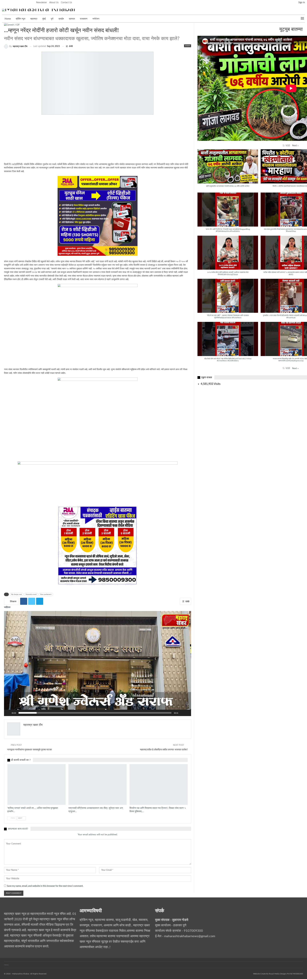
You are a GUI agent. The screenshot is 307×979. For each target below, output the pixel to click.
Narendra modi (31, 594)
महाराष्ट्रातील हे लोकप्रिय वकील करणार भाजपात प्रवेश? (164, 749)
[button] (97, 663)
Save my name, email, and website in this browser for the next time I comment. (45, 886)
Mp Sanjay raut (16, 594)
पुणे (52, 19)
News (6, 965)
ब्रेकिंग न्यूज (20, 19)
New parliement (45, 594)
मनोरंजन (96, 19)
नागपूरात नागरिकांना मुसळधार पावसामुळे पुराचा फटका (29, 749)
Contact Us (66, 2)
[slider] (95, 713)
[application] (97, 663)
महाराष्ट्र (33, 19)
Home (8, 19)
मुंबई (44, 19)
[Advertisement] (91, 140)
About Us (54, 2)
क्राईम (61, 19)
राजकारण (83, 19)
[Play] (8, 712)
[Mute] (181, 712)
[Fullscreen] (187, 712)
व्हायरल (72, 19)
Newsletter (41, 2)
